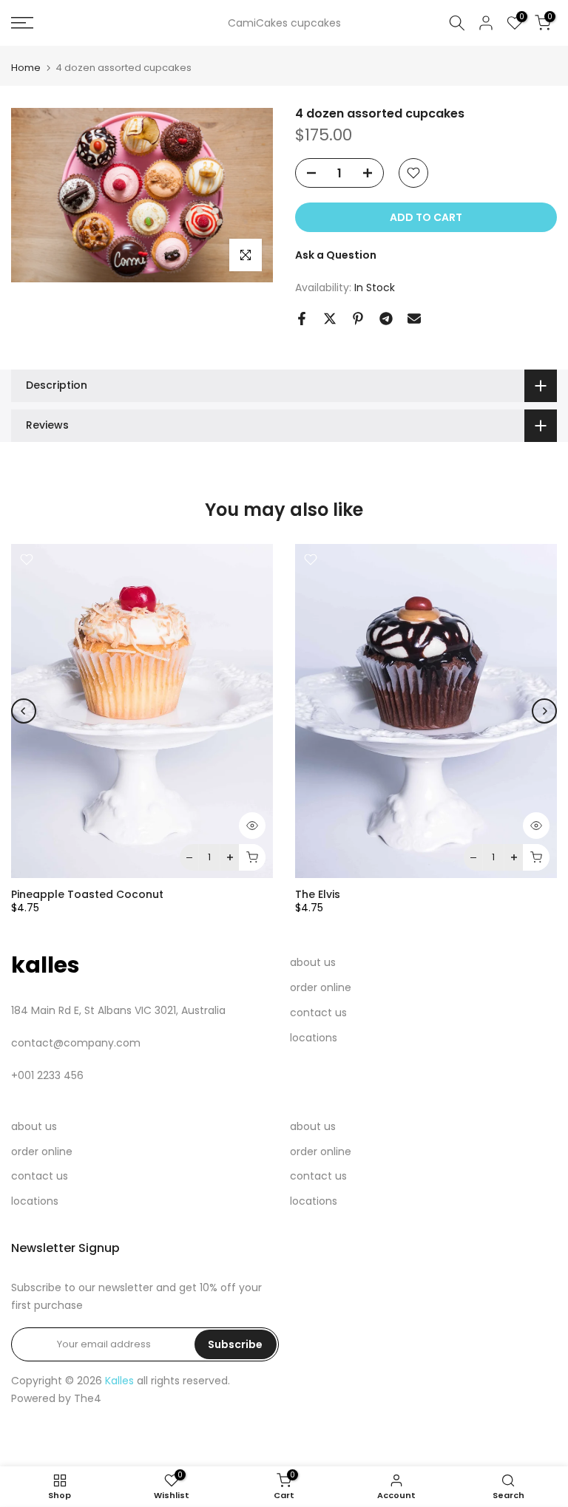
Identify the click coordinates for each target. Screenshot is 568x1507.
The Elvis (317, 895)
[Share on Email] (414, 318)
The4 (87, 1398)
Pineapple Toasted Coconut (87, 895)
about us (313, 962)
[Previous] (23, 711)
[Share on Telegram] (386, 318)
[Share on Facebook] (301, 318)
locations (313, 1037)
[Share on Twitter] (330, 318)
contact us (318, 1012)
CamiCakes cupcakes (284, 23)
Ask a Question (335, 255)
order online (320, 987)
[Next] (544, 711)
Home (26, 67)
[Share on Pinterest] (358, 318)
